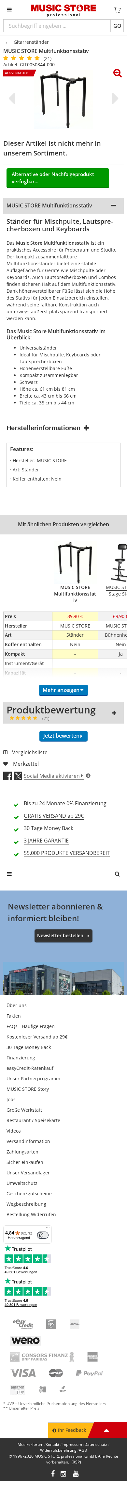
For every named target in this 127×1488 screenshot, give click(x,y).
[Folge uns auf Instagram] (63, 1474)
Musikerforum (30, 1444)
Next (114, 98)
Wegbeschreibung (26, 1204)
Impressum (72, 1444)
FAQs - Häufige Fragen (31, 1026)
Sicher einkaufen (25, 1162)
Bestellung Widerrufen (31, 1214)
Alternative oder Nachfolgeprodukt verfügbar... (53, 178)
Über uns (17, 1005)
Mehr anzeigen (61, 690)
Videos (14, 1131)
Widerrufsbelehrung (58, 1450)
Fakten (14, 1016)
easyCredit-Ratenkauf (30, 1068)
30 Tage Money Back (29, 1047)
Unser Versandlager (28, 1172)
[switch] (43, 1235)
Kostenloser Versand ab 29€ (37, 1037)
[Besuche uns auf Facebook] (53, 1474)
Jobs (11, 1099)
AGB (83, 1450)
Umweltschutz (22, 1183)
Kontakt (52, 1444)
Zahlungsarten (22, 1152)
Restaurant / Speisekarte (33, 1120)
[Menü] (48, 1229)
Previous (13, 98)
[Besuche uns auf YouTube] (76, 1474)
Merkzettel (26, 763)
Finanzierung (21, 1058)
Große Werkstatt (24, 1110)
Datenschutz (95, 1444)
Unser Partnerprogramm (33, 1078)
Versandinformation (28, 1141)
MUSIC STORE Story (28, 1089)
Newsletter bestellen (60, 935)
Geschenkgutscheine (29, 1193)
